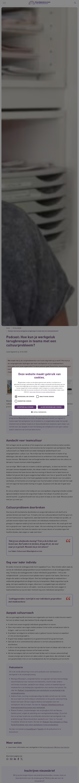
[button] (39, 412)
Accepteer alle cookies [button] (25, 407)
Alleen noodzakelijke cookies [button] (51, 407)
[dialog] (39, 391)
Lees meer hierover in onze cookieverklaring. (42, 392)
